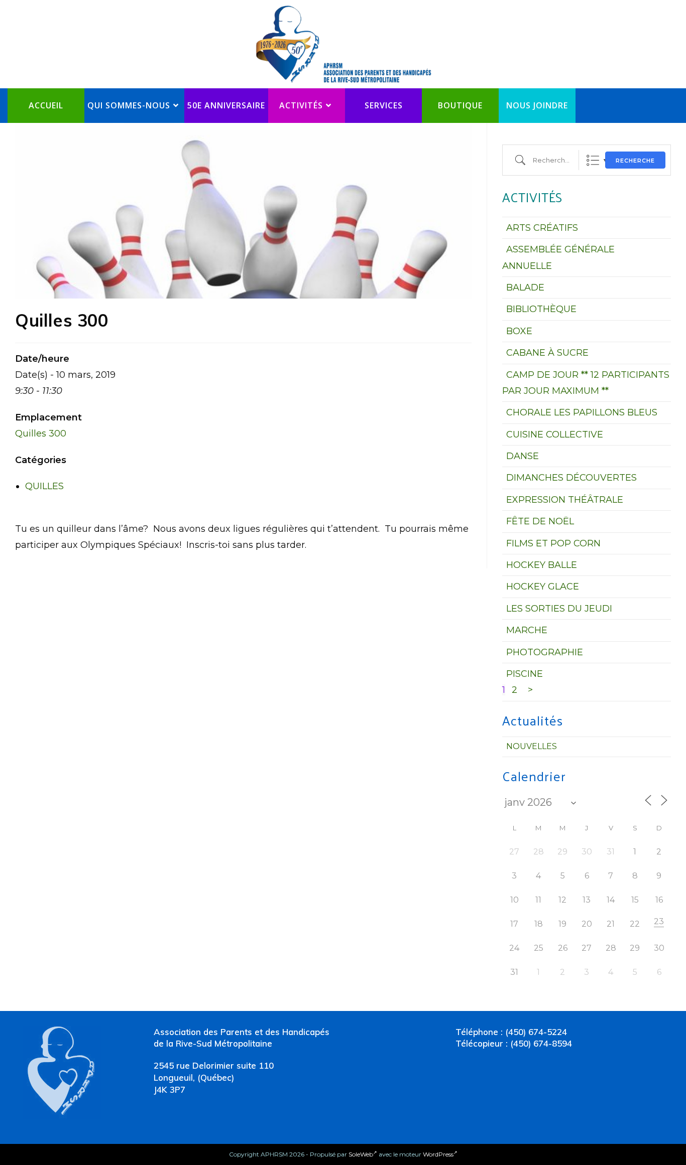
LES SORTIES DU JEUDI (559, 608)
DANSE (522, 456)
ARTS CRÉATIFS (542, 227)
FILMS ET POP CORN (553, 543)
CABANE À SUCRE (547, 352)
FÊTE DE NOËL (540, 521)
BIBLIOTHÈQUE (541, 309)
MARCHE (526, 630)
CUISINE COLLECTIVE (554, 434)
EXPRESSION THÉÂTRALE (564, 499)
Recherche (635, 160)
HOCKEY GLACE (542, 586)
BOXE (519, 331)
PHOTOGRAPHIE (544, 652)
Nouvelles (531, 746)
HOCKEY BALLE (541, 564)
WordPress (438, 1154)
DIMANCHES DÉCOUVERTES (571, 477)
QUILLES (44, 486)
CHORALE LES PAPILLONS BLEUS (581, 412)
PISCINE (524, 673)
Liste (593, 160)
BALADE (525, 287)
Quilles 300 (40, 433)
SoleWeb (361, 1154)
